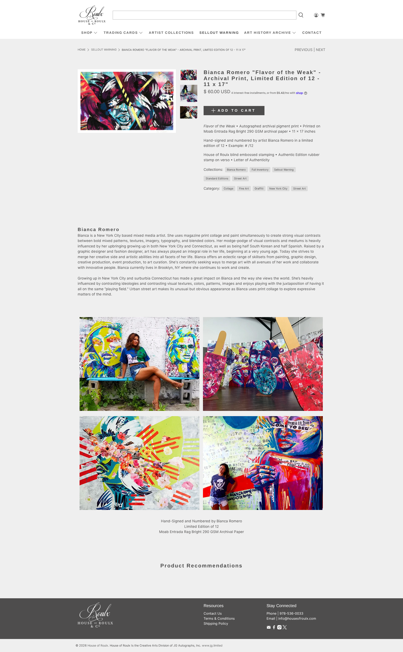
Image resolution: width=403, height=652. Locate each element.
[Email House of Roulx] (269, 628)
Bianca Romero (236, 169)
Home (82, 49)
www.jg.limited (212, 645)
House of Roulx (98, 645)
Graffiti (259, 188)
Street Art (240, 178)
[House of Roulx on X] (285, 628)
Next (320, 50)
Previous (304, 50)
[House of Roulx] (92, 15)
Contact (312, 32)
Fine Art (244, 188)
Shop (87, 32)
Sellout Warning (219, 32)
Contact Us (213, 613)
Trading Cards (121, 32)
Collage (228, 188)
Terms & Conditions (219, 618)
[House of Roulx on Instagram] (279, 628)
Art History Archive (267, 32)
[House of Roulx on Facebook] (274, 628)
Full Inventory (260, 169)
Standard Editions (217, 178)
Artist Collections (171, 32)
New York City (278, 188)
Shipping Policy (216, 623)
